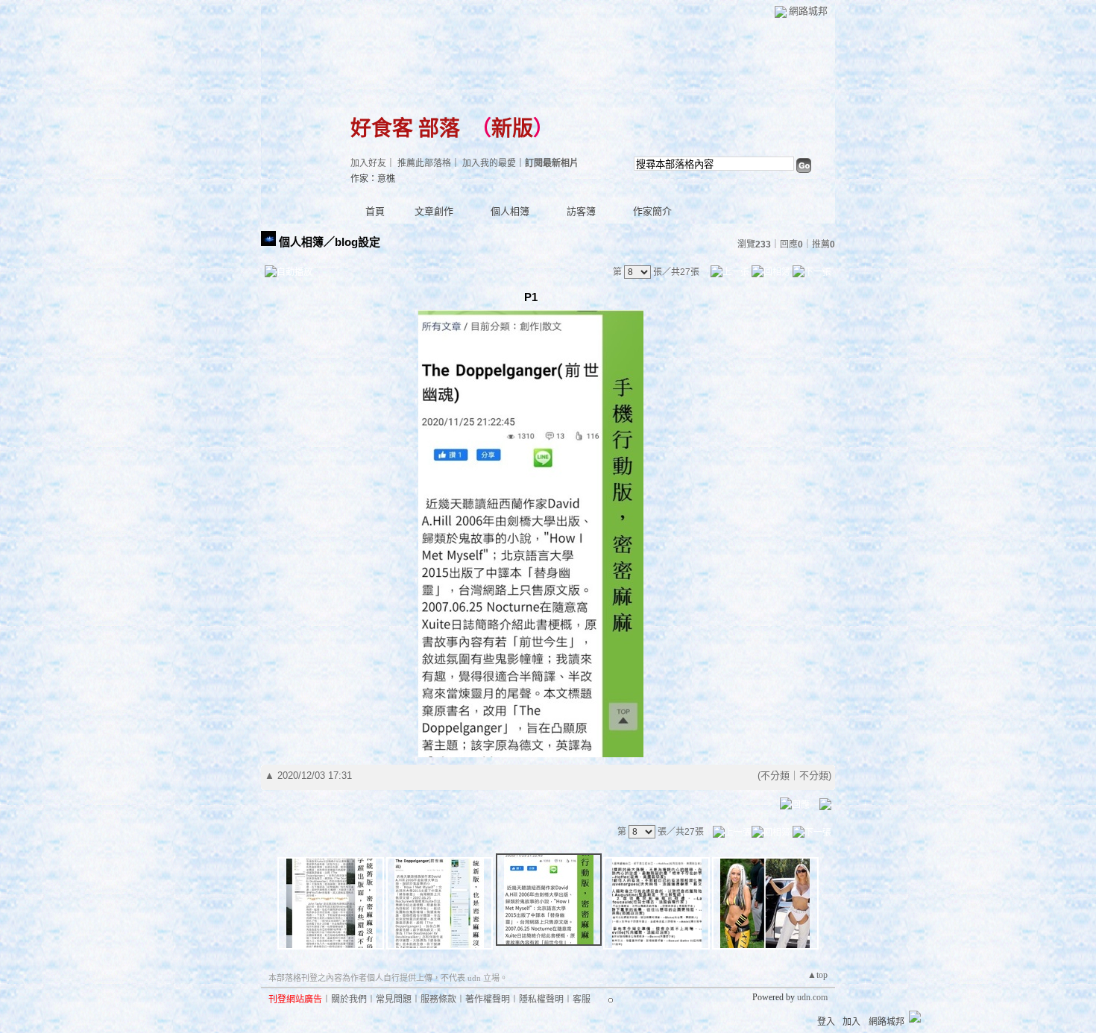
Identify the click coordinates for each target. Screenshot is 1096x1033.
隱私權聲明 (541, 999)
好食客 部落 (405, 128)
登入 (826, 1022)
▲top (817, 975)
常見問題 (394, 999)
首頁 (375, 211)
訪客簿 (581, 211)
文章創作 (434, 211)
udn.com (812, 997)
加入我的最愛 (489, 163)
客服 (581, 999)
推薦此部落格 (424, 163)
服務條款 (438, 999)
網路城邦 (808, 10)
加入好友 (368, 163)
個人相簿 (510, 211)
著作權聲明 (487, 999)
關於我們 (349, 999)
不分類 (775, 775)
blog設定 (357, 242)
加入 (851, 1022)
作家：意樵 (372, 179)
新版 (512, 128)
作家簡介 (652, 211)
